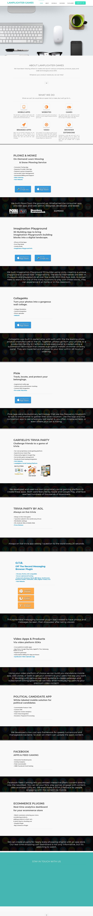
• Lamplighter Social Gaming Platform (25, 463)
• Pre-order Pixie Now (20, 390)
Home (41, 3)
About (47, 3)
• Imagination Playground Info (22, 248)
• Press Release (18, 525)
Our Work (62, 3)
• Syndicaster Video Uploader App (24, 656)
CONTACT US (80, 3)
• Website (16, 315)
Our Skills (54, 3)
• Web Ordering (18, 177)
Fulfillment (70, 3)
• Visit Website (18, 179)
